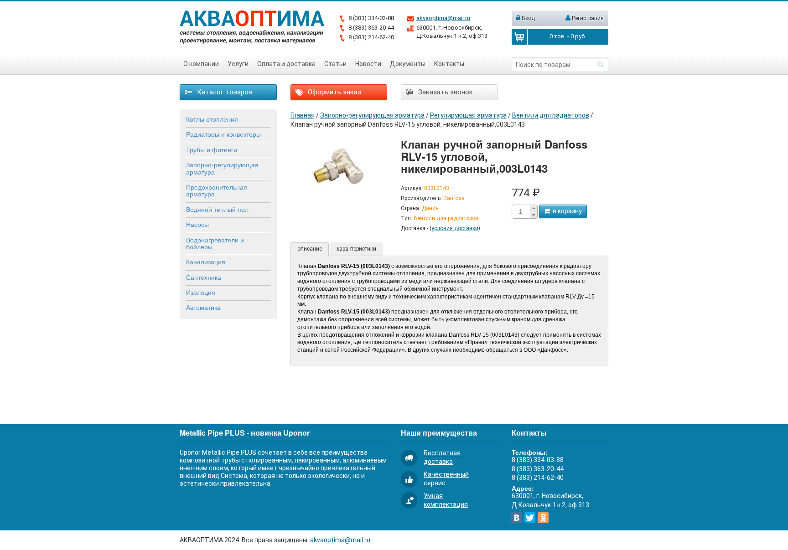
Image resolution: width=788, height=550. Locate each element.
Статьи (335, 63)
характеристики (356, 249)
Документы (407, 63)
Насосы (197, 224)
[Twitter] (529, 517)
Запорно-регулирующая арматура (222, 168)
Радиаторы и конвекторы (223, 134)
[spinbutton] (520, 211)
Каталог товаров (223, 92)
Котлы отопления (212, 118)
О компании (201, 63)
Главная (302, 115)
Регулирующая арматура (468, 115)
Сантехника (203, 277)
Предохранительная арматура (216, 190)
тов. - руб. (568, 36)
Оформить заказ (333, 92)
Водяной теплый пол (217, 209)
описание (309, 249)
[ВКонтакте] (516, 517)
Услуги (238, 63)
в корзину (566, 211)
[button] (533, 208)
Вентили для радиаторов (550, 115)
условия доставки (454, 228)
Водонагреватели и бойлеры (215, 243)
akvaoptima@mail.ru (443, 18)
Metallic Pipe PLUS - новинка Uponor (245, 432)
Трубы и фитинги (211, 149)
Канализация (205, 261)
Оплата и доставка (286, 63)
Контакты (449, 63)
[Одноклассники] (543, 517)
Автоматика (203, 307)
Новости (368, 63)
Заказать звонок (444, 92)
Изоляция (200, 292)
